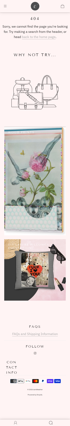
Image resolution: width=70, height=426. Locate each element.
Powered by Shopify (35, 395)
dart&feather (38, 389)
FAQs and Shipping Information (35, 334)
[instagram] (35, 353)
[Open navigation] (7, 6)
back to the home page (39, 37)
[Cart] (62, 6)
